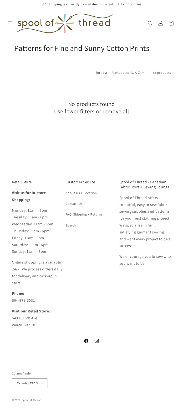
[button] (10, 23)
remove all (115, 111)
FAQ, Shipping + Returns (84, 214)
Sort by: (101, 72)
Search (71, 225)
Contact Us (74, 203)
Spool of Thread (32, 400)
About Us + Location (81, 193)
